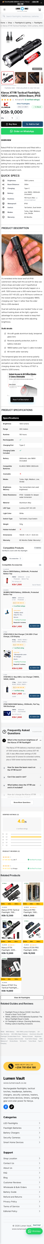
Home (3, 23)
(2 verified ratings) (32, 100)
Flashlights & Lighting (23, 23)
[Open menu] (4, 9)
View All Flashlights (22, 998)
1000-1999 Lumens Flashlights (25, 1032)
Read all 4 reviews (20, 622)
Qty (2, 118)
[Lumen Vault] (22, 9)
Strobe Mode (14, 1041)
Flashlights (38, 23)
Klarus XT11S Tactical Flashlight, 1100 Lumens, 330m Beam (10, 911)
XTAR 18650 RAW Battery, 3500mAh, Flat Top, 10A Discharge (21, 705)
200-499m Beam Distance (19, 1034)
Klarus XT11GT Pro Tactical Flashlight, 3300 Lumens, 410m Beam (10, 986)
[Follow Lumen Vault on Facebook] (5, 1106)
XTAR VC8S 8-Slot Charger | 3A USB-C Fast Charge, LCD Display (20, 635)
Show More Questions (22, 802)
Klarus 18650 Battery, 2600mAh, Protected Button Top (20, 572)
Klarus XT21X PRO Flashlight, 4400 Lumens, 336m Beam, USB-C (32, 948)
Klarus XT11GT (30, 366)
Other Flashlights (23, 104)
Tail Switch (23, 1041)
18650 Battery (10, 1032)
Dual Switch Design (31, 1039)
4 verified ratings (18, 606)
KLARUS (4, 907)
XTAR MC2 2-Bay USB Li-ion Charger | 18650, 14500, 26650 (21, 678)
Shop (10, 23)
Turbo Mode (32, 1041)
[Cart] (39, 9)
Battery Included (28, 1036)
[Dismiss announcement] (41, 3)
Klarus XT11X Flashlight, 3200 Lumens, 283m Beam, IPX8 (10, 948)
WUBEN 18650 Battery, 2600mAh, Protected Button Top (21, 593)
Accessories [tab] (15, 558)
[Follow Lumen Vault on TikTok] (11, 1106)
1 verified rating (18, 648)
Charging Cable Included (15, 1039)
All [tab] (4, 558)
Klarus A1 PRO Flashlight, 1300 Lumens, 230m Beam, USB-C (32, 911)
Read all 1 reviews (19, 664)
